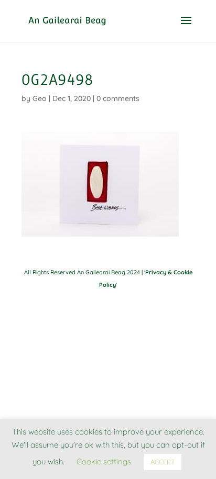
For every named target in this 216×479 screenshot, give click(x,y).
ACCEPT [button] (162, 462)
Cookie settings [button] (104, 461)
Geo (40, 98)
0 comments (117, 98)
